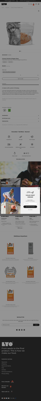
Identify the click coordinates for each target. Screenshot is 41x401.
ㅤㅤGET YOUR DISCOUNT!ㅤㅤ (30, 206)
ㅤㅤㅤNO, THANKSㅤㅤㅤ (30, 209)
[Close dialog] (39, 188)
